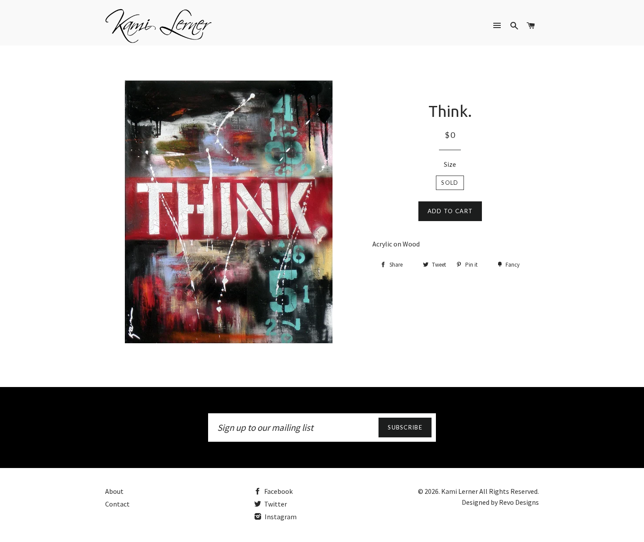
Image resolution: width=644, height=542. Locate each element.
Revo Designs (519, 502)
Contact (117, 504)
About (114, 491)
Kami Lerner (459, 491)
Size (450, 164)
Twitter (275, 504)
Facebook (278, 491)
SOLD (449, 182)
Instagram (280, 516)
